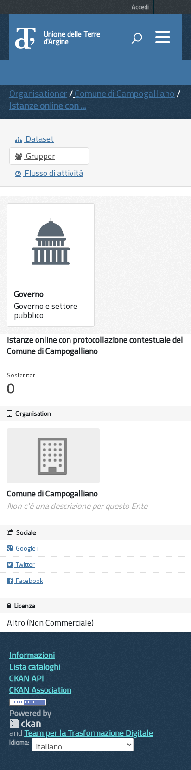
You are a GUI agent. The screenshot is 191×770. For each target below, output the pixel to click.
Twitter (24, 564)
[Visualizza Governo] (51, 265)
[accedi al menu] (162, 37)
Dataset (39, 138)
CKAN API (26, 678)
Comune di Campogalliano (125, 93)
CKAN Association (40, 689)
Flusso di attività (53, 173)
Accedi (140, 7)
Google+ (26, 548)
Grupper (39, 156)
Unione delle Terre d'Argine (72, 37)
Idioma (18, 742)
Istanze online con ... (47, 105)
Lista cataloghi (34, 666)
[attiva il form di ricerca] (136, 37)
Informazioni (32, 655)
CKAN (25, 723)
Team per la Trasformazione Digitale (88, 732)
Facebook (28, 580)
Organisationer (38, 93)
